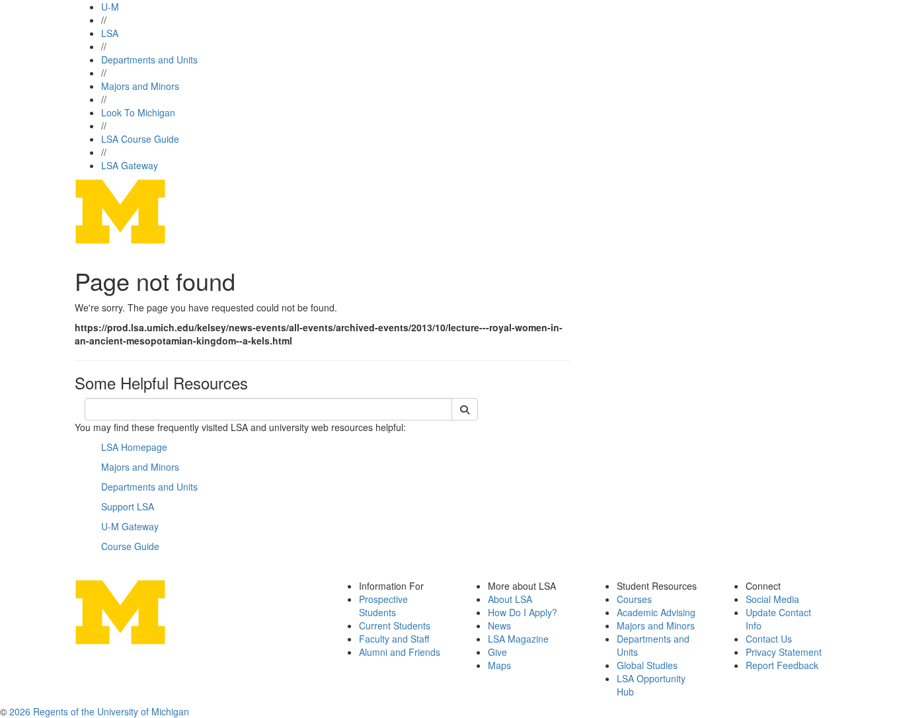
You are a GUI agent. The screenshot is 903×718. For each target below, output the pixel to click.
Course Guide (130, 546)
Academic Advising (656, 612)
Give (497, 651)
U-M (110, 6)
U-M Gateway (130, 526)
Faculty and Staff (394, 638)
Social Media (772, 599)
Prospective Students (383, 605)
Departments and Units (149, 59)
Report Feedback (782, 665)
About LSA (510, 599)
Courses (634, 599)
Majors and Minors (140, 86)
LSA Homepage (134, 447)
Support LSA (127, 506)
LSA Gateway (129, 165)
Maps (499, 665)
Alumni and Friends (399, 651)
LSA (109, 33)
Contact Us (769, 638)
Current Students (394, 625)
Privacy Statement (784, 651)
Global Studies (647, 665)
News (499, 625)
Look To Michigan (138, 112)
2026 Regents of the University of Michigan (99, 711)
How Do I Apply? (522, 612)
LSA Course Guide (140, 138)
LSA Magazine (518, 638)
